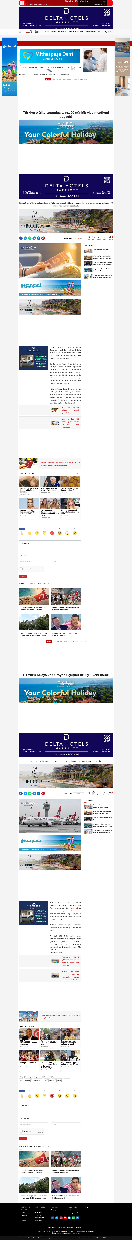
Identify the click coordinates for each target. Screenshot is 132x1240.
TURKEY (53, 31)
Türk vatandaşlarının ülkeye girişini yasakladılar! (70, 410)
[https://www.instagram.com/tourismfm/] (61, 1217)
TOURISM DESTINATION (76, 31)
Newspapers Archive (73, 1213)
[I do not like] (44, 530)
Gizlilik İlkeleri (78, 1227)
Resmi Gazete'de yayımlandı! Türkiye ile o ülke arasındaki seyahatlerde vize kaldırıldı (60, 464)
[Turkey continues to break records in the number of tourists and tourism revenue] (34, 596)
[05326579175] (73, 1217)
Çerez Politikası (68, 1227)
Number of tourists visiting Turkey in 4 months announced (65, 609)
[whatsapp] (30, 238)
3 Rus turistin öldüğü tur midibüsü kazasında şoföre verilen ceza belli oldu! (70, 976)
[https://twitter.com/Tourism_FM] (56, 1217)
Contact (59, 1227)
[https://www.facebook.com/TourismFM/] (52, 1217)
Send (23, 576)
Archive (69, 1210)
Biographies (55, 1210)
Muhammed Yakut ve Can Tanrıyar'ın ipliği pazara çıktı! (65, 634)
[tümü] (99, 31)
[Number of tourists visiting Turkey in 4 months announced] (66, 596)
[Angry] (52, 530)
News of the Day (72, 1207)
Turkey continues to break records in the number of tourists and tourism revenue (33, 609)
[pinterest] (43, 238)
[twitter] (25, 238)
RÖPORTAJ (39, 1212)
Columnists (54, 1207)
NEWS (47, 31)
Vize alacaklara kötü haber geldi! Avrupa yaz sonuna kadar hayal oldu (70, 423)
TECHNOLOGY (25, 1215)
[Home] (20, 75)
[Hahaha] (59, 530)
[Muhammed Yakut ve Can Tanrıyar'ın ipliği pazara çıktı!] (66, 622)
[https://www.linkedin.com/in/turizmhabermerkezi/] (69, 1217)
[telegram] (34, 238)
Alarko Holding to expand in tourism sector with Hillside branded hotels (34, 634)
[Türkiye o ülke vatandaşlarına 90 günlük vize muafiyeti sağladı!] (50, 260)
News (24, 74)
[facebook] (21, 238)
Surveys (86, 1207)
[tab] (24, 543)
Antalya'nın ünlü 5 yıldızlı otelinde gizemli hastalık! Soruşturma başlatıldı (70, 961)
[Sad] (74, 530)
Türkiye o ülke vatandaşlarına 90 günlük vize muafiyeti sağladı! (51, 74)
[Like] (22, 530)
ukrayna (74, 908)
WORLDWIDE (62, 31)
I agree (104, 1238)
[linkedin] (38, 238)
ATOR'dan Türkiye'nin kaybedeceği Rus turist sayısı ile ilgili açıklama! (60, 1016)
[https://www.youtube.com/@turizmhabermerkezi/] (65, 1217)
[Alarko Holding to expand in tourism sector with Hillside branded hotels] (34, 622)
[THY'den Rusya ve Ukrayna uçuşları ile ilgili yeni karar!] (50, 815)
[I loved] (37, 530)
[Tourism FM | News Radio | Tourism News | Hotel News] (32, 31)
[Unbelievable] (67, 530)
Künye (54, 1227)
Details (98, 1238)
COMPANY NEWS (91, 31)
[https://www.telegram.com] (77, 1217)
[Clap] (29, 530)
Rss (49, 1227)
